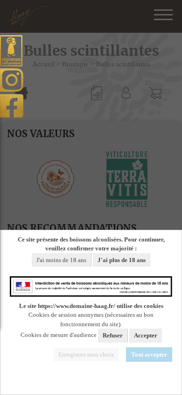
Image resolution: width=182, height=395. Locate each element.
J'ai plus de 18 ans (122, 259)
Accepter (145, 335)
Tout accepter (149, 354)
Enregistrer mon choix (86, 354)
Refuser (113, 335)
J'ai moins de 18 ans (61, 259)
